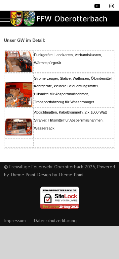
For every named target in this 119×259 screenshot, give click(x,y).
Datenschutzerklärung (55, 220)
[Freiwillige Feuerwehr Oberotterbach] (59, 19)
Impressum (15, 220)
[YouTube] (97, 6)
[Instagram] (111, 6)
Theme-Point (22, 175)
